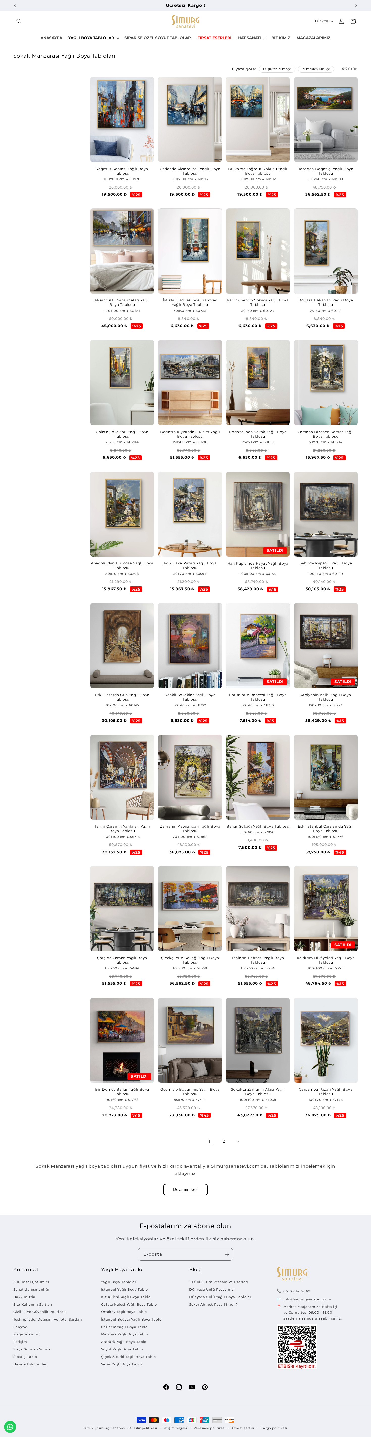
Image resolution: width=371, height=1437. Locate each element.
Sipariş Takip (25, 1357)
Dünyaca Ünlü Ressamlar (212, 1289)
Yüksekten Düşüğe (316, 69)
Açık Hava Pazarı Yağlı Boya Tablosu (190, 565)
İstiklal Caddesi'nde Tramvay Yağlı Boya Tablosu (190, 302)
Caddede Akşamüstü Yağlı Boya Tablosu (190, 171)
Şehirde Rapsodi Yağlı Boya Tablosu (326, 565)
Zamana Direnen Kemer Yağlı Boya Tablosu (326, 434)
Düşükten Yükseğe (277, 69)
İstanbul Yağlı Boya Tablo (124, 1289)
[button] (19, 21)
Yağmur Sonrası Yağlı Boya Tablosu (122, 171)
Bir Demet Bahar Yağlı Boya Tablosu (122, 1091)
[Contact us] (10, 1427)
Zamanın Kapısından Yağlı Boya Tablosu (190, 828)
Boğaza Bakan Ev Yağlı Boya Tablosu (325, 302)
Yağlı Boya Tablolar (118, 1282)
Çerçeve (20, 1327)
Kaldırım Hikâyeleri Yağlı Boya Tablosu (326, 960)
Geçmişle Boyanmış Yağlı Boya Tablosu (190, 1091)
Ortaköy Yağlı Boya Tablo (124, 1312)
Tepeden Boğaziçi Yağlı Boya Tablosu (325, 171)
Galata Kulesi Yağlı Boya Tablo (129, 1304)
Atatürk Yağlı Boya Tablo (123, 1342)
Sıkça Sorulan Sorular (32, 1349)
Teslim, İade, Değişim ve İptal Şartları (47, 1319)
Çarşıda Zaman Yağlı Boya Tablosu (122, 960)
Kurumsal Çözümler (31, 1282)
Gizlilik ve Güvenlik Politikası (40, 1312)
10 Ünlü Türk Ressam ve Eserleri (218, 1282)
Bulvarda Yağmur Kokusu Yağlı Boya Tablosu (257, 171)
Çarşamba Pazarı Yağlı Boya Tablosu (325, 1091)
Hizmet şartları (243, 1428)
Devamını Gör (185, 1189)
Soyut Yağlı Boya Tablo (122, 1349)
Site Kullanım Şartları (32, 1304)
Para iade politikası (210, 1428)
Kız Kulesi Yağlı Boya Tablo (126, 1297)
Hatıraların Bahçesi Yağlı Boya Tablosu (258, 697)
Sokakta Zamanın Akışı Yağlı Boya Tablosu (258, 1091)
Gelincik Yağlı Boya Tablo (124, 1327)
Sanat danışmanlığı (31, 1289)
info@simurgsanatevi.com (307, 1299)
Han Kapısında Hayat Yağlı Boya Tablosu (257, 565)
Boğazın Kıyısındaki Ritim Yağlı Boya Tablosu (190, 434)
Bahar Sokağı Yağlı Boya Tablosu (257, 826)
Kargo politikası (274, 1428)
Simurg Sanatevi (111, 1428)
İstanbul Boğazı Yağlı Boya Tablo (131, 1319)
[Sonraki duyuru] (356, 5)
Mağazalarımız (26, 1334)
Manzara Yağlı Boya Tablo (124, 1334)
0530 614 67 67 (296, 1291)
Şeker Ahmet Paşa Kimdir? (213, 1304)
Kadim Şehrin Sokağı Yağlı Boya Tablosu (258, 302)
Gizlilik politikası (143, 1428)
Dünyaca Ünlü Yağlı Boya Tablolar (220, 1297)
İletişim (20, 1342)
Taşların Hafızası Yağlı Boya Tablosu (258, 960)
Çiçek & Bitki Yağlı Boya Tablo (128, 1357)
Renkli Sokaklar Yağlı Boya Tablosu (190, 697)
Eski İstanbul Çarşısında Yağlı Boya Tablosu (326, 828)
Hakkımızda (24, 1297)
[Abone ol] (227, 1254)
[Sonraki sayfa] (238, 1141)
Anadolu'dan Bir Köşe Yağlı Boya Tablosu (122, 565)
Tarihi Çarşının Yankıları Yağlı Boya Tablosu (122, 828)
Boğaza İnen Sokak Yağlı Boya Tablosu (258, 434)
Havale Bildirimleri (30, 1364)
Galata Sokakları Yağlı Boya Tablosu (122, 434)
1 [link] (209, 1141)
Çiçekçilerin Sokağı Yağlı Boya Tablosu (190, 960)
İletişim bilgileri (175, 1428)
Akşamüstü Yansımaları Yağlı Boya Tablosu (122, 302)
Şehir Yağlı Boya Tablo (121, 1364)
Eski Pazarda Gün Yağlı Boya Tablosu (122, 697)
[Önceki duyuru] (14, 5)
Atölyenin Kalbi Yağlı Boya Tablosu (325, 697)
